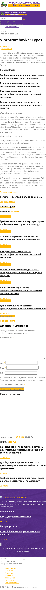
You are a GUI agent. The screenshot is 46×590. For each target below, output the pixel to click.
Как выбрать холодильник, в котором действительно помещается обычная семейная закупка (21, 449)
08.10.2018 (5, 539)
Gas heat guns (7, 320)
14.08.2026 (5, 280)
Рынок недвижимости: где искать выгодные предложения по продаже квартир (21, 105)
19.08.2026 (5, 262)
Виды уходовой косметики (15, 516)
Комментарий (7, 337)
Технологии (10, 578)
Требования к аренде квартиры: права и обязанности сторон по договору (22, 76)
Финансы (9, 575)
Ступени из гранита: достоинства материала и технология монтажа (20, 84)
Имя (2, 363)
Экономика (9, 580)
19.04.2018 (5, 46)
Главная (3, 33)
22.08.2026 (5, 457)
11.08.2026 (5, 298)
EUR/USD (20, 437)
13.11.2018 (5, 521)
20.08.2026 (5, 229)
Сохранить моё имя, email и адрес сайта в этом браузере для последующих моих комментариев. (22, 378)
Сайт (2, 373)
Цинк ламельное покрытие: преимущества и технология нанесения (23, 307)
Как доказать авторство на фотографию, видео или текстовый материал (20, 94)
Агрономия (9, 570)
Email (3, 368)
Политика (9, 573)
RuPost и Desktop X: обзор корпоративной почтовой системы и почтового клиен (21, 290)
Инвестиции (12, 33)
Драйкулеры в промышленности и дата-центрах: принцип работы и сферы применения (23, 465)
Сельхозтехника (12, 26)
